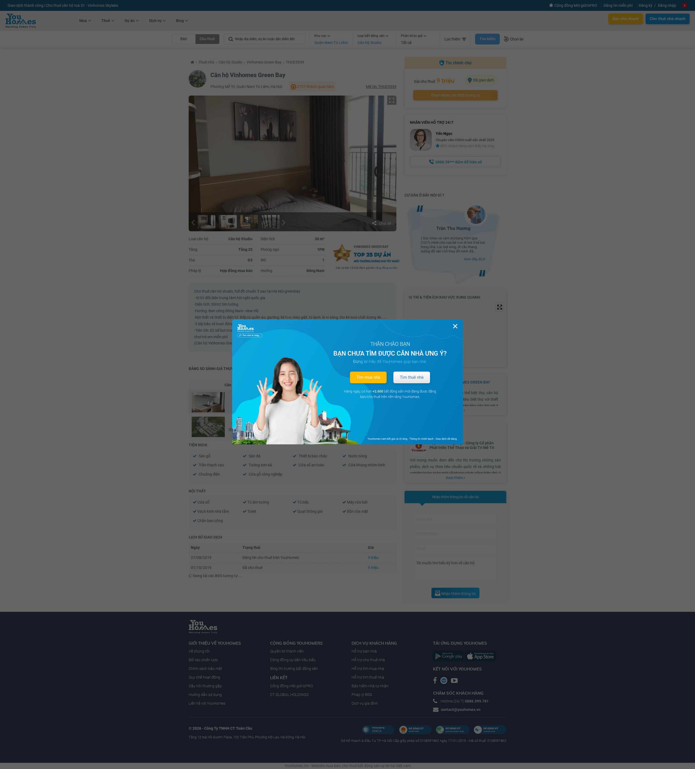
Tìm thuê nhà (412, 377)
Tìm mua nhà (368, 377)
